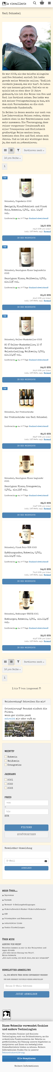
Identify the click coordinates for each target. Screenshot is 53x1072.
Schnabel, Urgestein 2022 (18, 201)
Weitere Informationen (26, 1066)
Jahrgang (10, 774)
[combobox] (34, 151)
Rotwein (12, 757)
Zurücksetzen (26, 834)
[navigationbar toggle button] (49, 3)
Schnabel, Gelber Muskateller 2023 (23, 340)
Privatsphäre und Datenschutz (18, 919)
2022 (10, 784)
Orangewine (14, 765)
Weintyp (9, 751)
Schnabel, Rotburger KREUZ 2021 (21, 614)
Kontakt (7, 900)
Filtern (26, 827)
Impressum (9, 895)
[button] (5, 151)
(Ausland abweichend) (38, 219)
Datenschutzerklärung (13, 1053)
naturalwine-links (13, 923)
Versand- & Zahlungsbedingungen (19, 905)
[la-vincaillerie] (13, 3)
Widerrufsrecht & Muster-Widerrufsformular (25, 909)
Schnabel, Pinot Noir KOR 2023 (20, 548)
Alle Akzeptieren (26, 1059)
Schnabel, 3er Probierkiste (19, 412)
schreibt (10, 719)
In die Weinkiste (26, 238)
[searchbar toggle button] (34, 3)
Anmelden (26, 868)
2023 (10, 788)
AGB (6, 914)
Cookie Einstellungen (14, 928)
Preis (8, 797)
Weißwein (13, 761)
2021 (10, 780)
